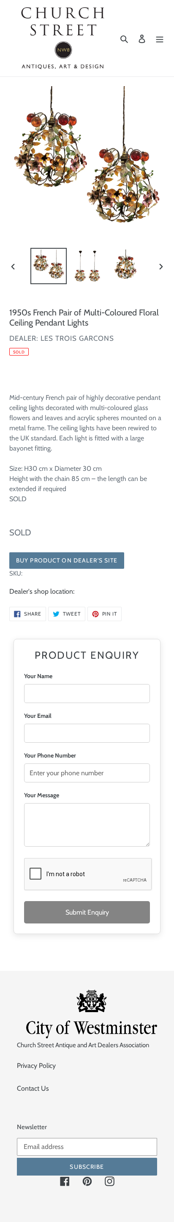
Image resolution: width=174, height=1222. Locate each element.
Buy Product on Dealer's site (66, 560)
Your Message (41, 795)
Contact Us (33, 1088)
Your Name (38, 676)
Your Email (38, 716)
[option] (49, 266)
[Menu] (160, 38)
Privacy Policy (36, 1066)
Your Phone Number (50, 755)
